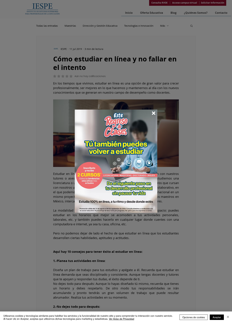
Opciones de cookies (193, 317)
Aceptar (217, 317)
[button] (153, 113)
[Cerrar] (228, 317)
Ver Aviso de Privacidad (121, 318)
